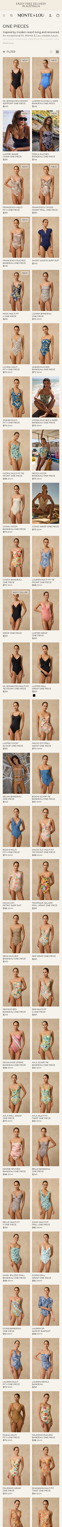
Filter (11, 51)
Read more (8, 43)
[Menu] (4, 15)
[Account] (50, 15)
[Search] (11, 15)
